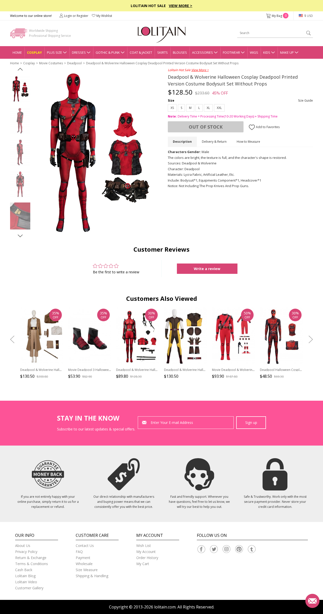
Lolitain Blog (25, 575)
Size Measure (87, 569)
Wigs (254, 52)
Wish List (143, 545)
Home (17, 52)
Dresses (79, 52)
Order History (147, 557)
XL (208, 108)
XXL (219, 108)
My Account (146, 551)
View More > (180, 5)
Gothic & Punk (108, 52)
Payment (83, 557)
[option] (20, 89)
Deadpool (74, 63)
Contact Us (85, 545)
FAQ (79, 551)
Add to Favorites (267, 127)
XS (172, 108)
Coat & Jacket (141, 52)
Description (182, 141)
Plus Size (54, 52)
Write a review (207, 268)
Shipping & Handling (92, 575)
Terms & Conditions (31, 563)
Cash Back (23, 569)
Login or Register (76, 16)
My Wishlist (104, 16)
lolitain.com (165, 607)
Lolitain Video (26, 581)
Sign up (251, 422)
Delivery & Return (214, 141)
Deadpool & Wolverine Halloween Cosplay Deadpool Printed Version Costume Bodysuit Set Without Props (162, 63)
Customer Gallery (29, 588)
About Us (22, 545)
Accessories (202, 52)
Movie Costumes (51, 63)
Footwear (231, 52)
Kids (266, 52)
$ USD (308, 16)
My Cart (142, 563)
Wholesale (84, 563)
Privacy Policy (26, 551)
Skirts (162, 52)
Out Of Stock (206, 127)
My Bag (279, 16)
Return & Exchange (30, 557)
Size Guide (305, 100)
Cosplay (34, 52)
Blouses (180, 52)
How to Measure (248, 141)
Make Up (287, 52)
